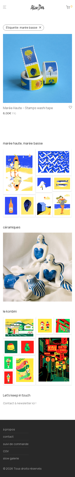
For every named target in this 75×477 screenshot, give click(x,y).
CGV (6, 451)
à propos (9, 429)
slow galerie (11, 458)
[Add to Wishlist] (70, 107)
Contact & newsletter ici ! (19, 403)
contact (8, 436)
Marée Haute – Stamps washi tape (28, 108)
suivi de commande (16, 444)
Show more (9, 113)
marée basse (21, 27)
